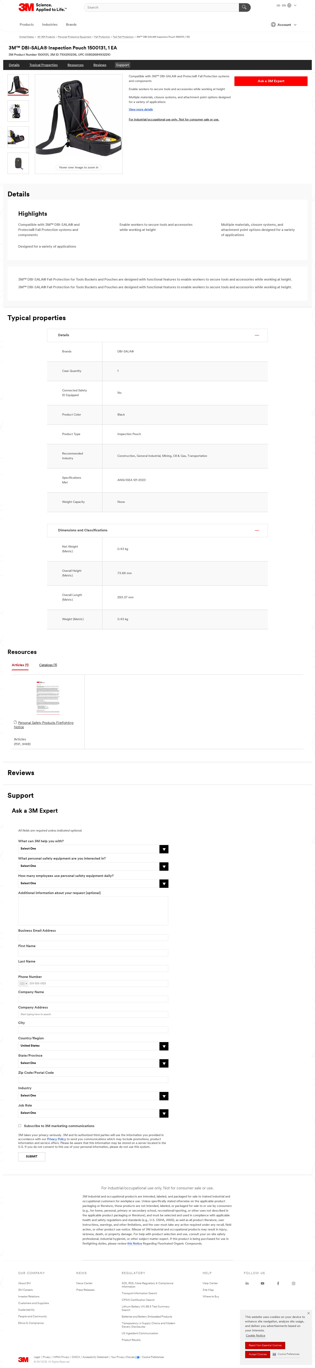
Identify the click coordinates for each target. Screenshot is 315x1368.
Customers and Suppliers (33, 1303)
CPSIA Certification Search (138, 1300)
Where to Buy (211, 1296)
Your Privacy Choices (122, 1357)
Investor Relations (28, 1296)
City (21, 1023)
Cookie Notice (255, 1335)
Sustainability (26, 1310)
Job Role (25, 1105)
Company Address (33, 1007)
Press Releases (85, 1290)
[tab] (20, 665)
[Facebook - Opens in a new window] (278, 1283)
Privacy (47, 1357)
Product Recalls (131, 1340)
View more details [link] (141, 109)
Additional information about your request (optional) (59, 893)
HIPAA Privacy (61, 1357)
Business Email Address (37, 931)
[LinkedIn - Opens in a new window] (247, 1283)
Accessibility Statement (95, 1357)
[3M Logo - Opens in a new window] (43, 7)
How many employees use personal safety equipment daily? (66, 876)
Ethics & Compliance (31, 1323)
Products (27, 25)
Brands (71, 25)
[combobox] (23, 983)
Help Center (210, 1283)
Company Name (31, 992)
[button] (286, 1354)
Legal (37, 1357)
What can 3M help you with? (41, 841)
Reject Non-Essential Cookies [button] (265, 1345)
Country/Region (31, 1038)
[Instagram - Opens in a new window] (293, 1283)
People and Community (32, 1316)
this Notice (134, 1243)
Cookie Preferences (153, 1357)
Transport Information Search (139, 1293)
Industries (49, 25)
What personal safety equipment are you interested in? (62, 858)
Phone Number (30, 977)
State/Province (30, 1056)
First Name (27, 946)
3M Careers (25, 1290)
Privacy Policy (56, 1139)
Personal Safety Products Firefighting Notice (44, 725)
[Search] (245, 7)
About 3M (24, 1283)
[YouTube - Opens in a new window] (262, 1283)
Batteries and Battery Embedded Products (147, 1316)
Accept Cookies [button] (258, 1354)
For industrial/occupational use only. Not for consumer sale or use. (174, 119)
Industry (25, 1088)
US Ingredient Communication (140, 1333)
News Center (84, 1283)
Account (284, 25)
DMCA (76, 1357)
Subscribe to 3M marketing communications (59, 1126)
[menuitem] (14, 65)
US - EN (281, 5)
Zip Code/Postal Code (36, 1073)
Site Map (208, 1290)
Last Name (26, 961)
